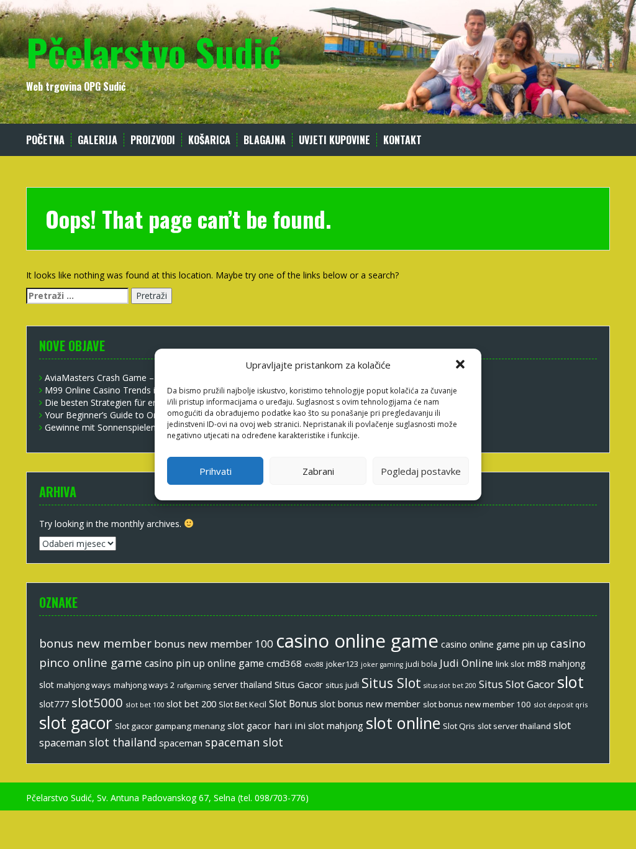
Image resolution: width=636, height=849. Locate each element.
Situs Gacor (299, 684)
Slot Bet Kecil (242, 704)
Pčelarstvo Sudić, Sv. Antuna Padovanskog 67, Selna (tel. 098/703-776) (167, 798)
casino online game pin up (494, 644)
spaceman (180, 743)
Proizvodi (152, 140)
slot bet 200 (191, 703)
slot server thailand (514, 726)
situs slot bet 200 (450, 685)
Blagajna (264, 140)
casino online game (357, 640)
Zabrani (318, 471)
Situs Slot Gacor (517, 684)
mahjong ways (84, 685)
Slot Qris (459, 726)
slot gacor (75, 723)
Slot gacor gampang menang (170, 726)
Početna (45, 140)
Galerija (97, 140)
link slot (510, 663)
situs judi (342, 685)
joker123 (342, 663)
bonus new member (95, 643)
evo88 (314, 664)
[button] (461, 365)
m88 (537, 663)
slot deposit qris (561, 704)
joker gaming (382, 664)
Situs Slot (391, 683)
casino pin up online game (204, 663)
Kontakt (402, 140)
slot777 (54, 704)
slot (570, 681)
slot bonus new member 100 (477, 704)
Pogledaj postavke (421, 471)
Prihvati (215, 471)
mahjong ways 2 (144, 685)
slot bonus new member (370, 703)
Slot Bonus (293, 703)
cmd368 (284, 663)
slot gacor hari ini (266, 725)
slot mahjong (335, 725)
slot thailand (123, 742)
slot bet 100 (144, 704)
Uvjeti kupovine (334, 140)
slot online (403, 722)
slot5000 (97, 702)
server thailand (242, 685)
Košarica (209, 140)
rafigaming (194, 685)
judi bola (421, 664)
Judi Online (466, 663)
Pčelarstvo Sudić (153, 51)
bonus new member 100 (213, 643)
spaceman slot (244, 742)
